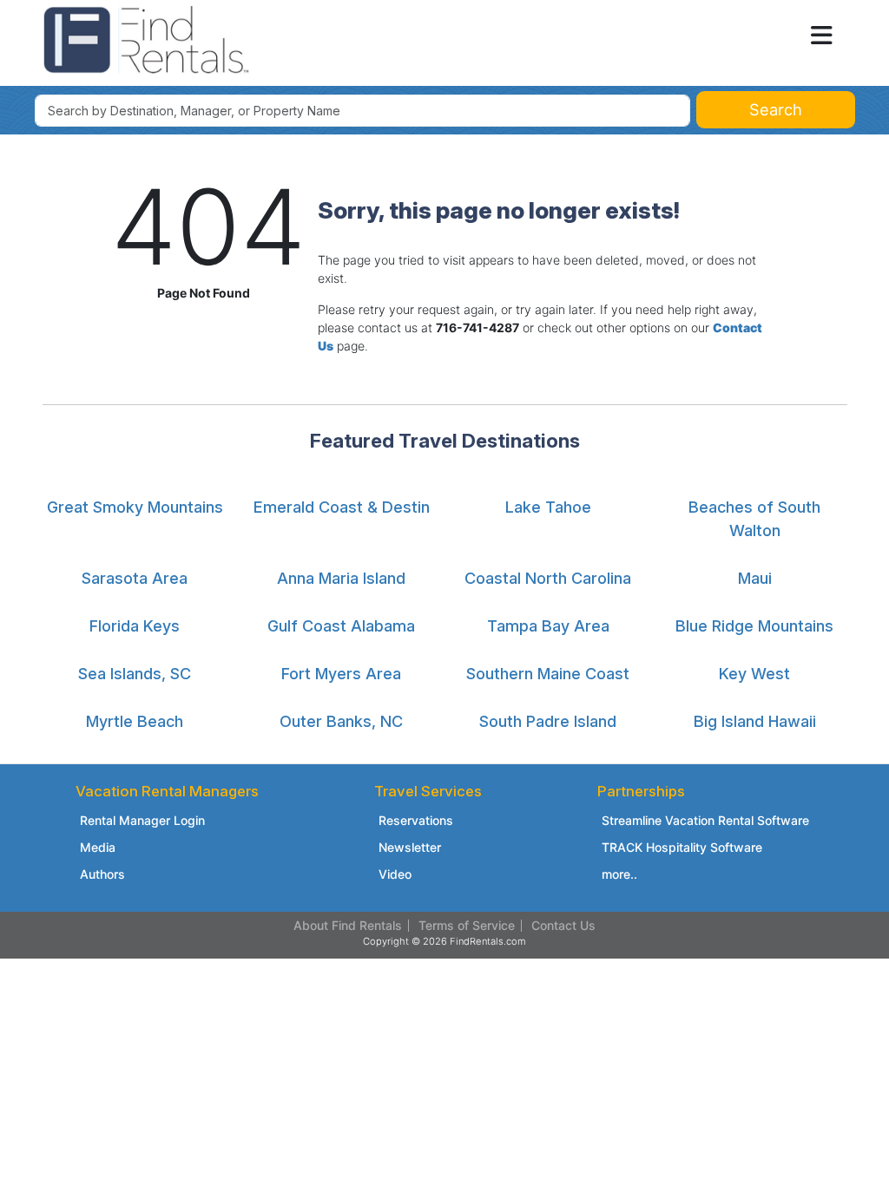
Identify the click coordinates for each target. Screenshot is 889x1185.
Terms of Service (466, 925)
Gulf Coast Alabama (341, 626)
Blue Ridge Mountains (754, 626)
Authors (102, 874)
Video (395, 874)
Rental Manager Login (142, 820)
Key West (754, 674)
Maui (755, 578)
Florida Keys (134, 626)
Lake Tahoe (548, 507)
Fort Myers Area (341, 674)
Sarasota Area (135, 578)
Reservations (416, 820)
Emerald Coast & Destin (342, 507)
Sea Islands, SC (134, 674)
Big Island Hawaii (755, 721)
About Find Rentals (347, 925)
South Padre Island (547, 721)
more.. (619, 874)
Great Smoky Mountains (135, 507)
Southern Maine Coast (547, 674)
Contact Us (563, 925)
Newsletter (410, 847)
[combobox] (362, 111)
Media (97, 847)
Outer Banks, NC (341, 721)
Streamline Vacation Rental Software (705, 820)
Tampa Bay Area (548, 626)
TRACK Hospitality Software (682, 847)
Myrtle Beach (134, 721)
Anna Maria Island (341, 578)
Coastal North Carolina (547, 578)
